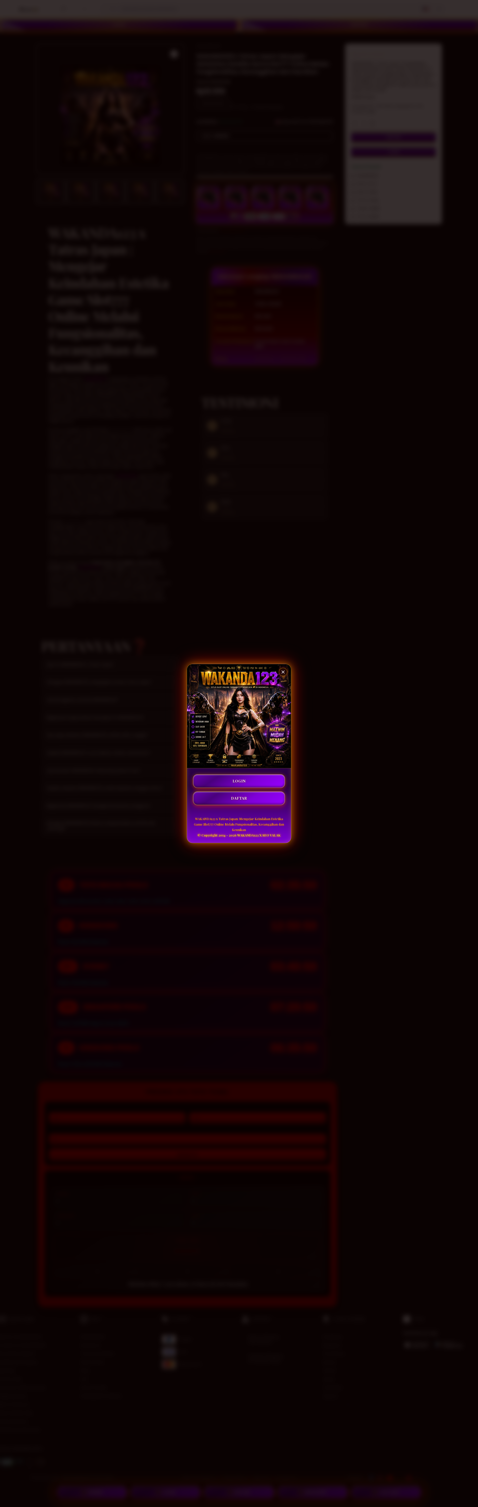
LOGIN (239, 781)
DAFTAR (239, 798)
